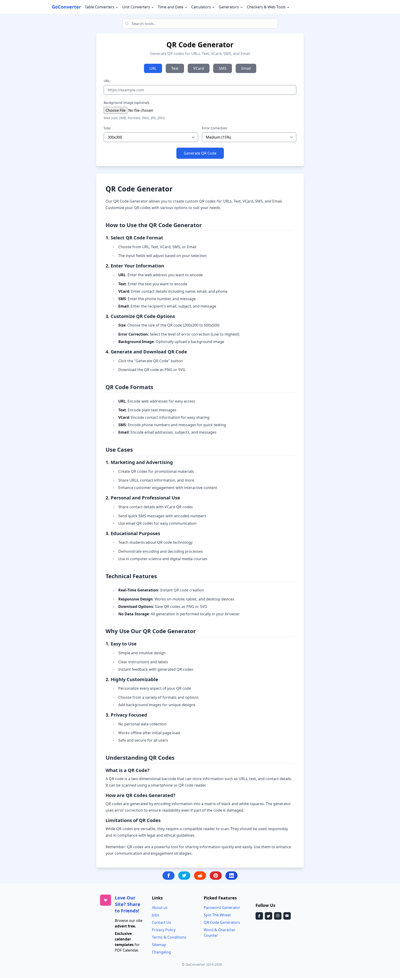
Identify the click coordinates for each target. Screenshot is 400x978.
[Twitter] (184, 875)
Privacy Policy (163, 929)
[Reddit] (200, 875)
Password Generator (222, 907)
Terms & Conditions (169, 937)
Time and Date (171, 7)
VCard (198, 68)
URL (153, 68)
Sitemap (159, 944)
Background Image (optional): (127, 102)
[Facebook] (168, 875)
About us (160, 907)
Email (246, 68)
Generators (229, 7)
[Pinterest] (216, 875)
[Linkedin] (231, 875)
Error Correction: (215, 128)
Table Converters (100, 7)
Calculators (201, 7)
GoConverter (66, 7)
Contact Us (161, 922)
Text (174, 68)
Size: (107, 128)
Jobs (155, 915)
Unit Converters (136, 7)
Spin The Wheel (217, 915)
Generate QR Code (200, 153)
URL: (107, 81)
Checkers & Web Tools (267, 7)
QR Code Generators (222, 922)
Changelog (161, 952)
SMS (222, 68)
